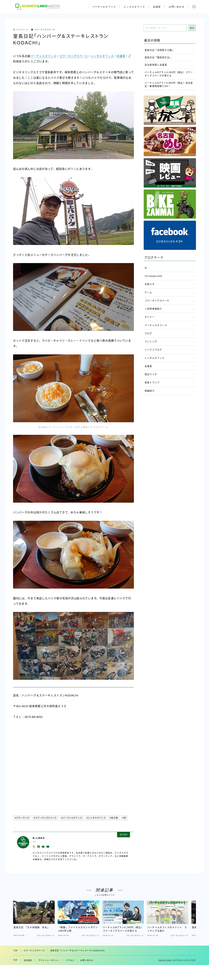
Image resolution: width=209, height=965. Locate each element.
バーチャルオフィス (104, 6)
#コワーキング (22, 818)
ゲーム (148, 292)
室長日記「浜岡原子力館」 (159, 50)
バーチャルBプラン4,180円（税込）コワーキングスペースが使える (169, 74)
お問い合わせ (177, 6)
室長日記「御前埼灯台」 (158, 57)
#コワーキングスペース (45, 818)
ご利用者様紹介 (153, 309)
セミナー (150, 317)
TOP (15, 951)
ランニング (151, 341)
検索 (192, 28)
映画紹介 (150, 391)
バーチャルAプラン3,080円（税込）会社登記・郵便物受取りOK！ (169, 84)
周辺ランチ (151, 374)
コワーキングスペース (44, 30)
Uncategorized (153, 276)
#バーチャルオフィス (71, 818)
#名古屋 (114, 818)
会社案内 (28, 960)
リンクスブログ (153, 350)
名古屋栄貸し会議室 (156, 65)
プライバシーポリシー (49, 960)
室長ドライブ (152, 382)
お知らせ (150, 284)
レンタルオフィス (134, 6)
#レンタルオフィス (96, 818)
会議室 (157, 6)
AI (146, 268)
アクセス (70, 960)
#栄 (124, 818)
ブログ (148, 333)
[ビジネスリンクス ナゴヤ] (38, 6)
